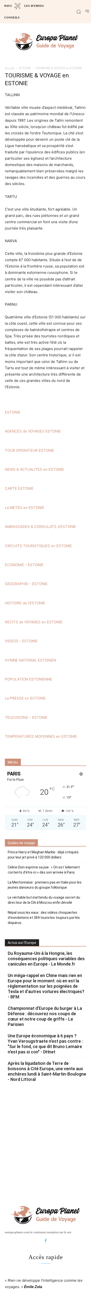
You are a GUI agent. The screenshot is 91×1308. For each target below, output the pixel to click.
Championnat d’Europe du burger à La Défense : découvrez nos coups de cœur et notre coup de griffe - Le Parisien (45, 1016)
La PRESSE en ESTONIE (25, 698)
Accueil (10, 68)
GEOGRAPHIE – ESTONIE (26, 583)
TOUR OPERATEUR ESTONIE (29, 450)
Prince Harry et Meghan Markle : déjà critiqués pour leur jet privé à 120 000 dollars (43, 854)
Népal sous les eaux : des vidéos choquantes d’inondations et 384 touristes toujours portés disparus (44, 918)
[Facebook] (45, 1240)
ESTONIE (25, 68)
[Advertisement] (45, 1143)
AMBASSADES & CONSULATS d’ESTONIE (40, 526)
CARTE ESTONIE (19, 488)
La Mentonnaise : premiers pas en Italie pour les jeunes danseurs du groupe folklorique (45, 884)
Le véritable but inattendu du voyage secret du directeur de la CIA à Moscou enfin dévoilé (44, 899)
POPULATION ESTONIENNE (28, 679)
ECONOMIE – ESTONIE (24, 564)
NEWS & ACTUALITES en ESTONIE (34, 469)
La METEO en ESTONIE (24, 507)
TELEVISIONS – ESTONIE (26, 717)
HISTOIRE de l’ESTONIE (25, 603)
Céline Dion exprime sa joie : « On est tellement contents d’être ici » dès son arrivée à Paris (44, 869)
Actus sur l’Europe (22, 943)
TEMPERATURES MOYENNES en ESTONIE (41, 736)
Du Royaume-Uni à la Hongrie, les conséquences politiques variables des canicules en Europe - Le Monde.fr (46, 959)
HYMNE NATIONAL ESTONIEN (30, 660)
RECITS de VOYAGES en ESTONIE (33, 622)
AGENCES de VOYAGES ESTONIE (33, 431)
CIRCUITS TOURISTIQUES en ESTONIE (38, 545)
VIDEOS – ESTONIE (21, 641)
